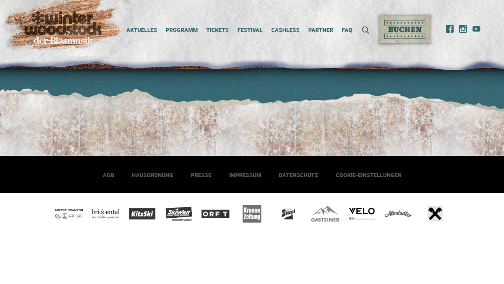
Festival (250, 30)
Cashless (285, 30)
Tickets (217, 30)
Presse (201, 175)
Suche (363, 30)
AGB (108, 175)
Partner (320, 30)
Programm (182, 30)
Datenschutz (298, 175)
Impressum (245, 175)
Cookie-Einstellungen (369, 175)
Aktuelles (141, 30)
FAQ (347, 30)
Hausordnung (152, 175)
